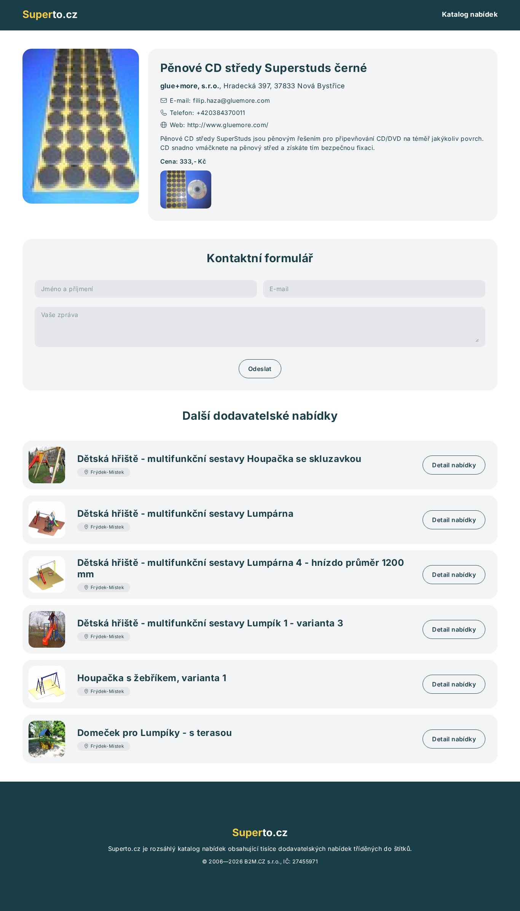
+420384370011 (221, 112)
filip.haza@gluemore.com (231, 100)
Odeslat (260, 369)
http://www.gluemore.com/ (228, 125)
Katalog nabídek (470, 14)
